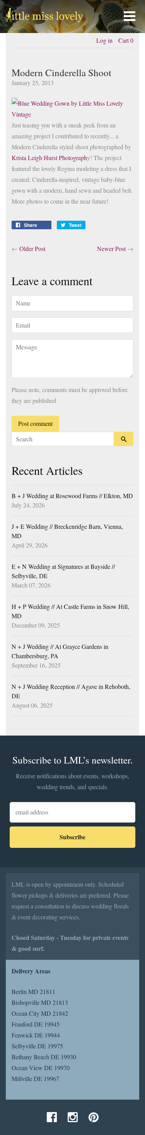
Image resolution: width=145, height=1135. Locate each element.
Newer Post (111, 248)
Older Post (32, 248)
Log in (104, 40)
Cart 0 (125, 40)
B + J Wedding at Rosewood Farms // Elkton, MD (72, 496)
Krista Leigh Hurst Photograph (49, 157)
